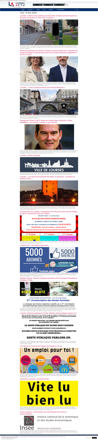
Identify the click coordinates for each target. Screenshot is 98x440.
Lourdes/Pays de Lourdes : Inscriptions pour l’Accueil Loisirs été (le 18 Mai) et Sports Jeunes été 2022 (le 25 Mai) (48, 212)
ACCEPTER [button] (94, 437)
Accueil (23, 9)
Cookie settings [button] (88, 437)
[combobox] (82, 4)
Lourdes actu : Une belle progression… (35, 245)
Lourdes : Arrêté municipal (30, 155)
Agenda (38, 9)
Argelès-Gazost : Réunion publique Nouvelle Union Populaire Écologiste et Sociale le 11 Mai (48, 279)
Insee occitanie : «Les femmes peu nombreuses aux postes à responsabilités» (43, 413)
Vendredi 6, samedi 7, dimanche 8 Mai (34, 379)
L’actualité (30, 9)
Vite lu (44, 9)
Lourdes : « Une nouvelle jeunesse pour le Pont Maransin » (42, 87)
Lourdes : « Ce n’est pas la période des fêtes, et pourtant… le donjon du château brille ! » (47, 178)
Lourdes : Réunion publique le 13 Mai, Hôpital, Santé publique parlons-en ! (48, 313)
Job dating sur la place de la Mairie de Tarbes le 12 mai (41, 346)
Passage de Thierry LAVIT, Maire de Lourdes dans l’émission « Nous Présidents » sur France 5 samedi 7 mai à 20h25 (46, 121)
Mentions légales (60, 9)
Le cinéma (51, 9)
